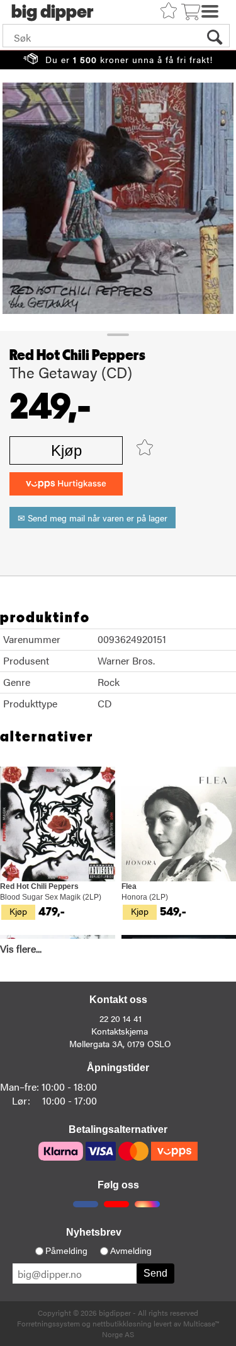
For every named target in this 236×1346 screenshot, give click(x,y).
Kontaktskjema (119, 1030)
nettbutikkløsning (122, 1323)
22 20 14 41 (120, 1018)
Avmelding (131, 1251)
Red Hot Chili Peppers (77, 355)
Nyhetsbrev (93, 1232)
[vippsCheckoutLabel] (66, 484)
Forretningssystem (48, 1323)
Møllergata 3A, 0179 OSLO (120, 1043)
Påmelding (66, 1251)
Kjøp (66, 450)
